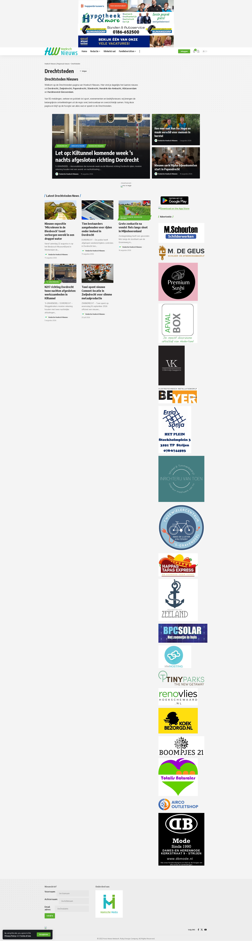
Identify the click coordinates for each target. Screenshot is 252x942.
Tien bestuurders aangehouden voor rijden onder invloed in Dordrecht (97, 229)
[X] (201, 929)
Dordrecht (62, 146)
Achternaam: (51, 899)
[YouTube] (205, 929)
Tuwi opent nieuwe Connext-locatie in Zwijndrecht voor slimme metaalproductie (97, 292)
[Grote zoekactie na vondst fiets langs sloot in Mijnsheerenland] (134, 209)
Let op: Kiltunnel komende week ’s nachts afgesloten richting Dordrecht (97, 156)
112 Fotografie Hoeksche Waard (131, 218)
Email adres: (48, 908)
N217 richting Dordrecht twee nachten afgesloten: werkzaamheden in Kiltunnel (60, 292)
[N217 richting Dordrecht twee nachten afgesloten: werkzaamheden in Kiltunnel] (60, 273)
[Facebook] (198, 929)
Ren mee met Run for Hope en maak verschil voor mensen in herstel (172, 132)
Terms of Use (25, 936)
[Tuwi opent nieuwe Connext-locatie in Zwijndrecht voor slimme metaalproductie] (97, 273)
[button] (44, 934)
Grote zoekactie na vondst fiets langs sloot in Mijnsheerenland (133, 227)
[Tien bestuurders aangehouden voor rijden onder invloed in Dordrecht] (97, 209)
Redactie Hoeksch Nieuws (68, 174)
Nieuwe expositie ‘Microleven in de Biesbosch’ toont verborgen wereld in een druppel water (59, 231)
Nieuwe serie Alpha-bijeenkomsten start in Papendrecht (175, 167)
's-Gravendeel (52, 282)
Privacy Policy (10, 936)
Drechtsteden (78, 146)
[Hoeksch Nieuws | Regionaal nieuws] (61, 51)
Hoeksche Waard (96, 146)
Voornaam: (50, 891)
